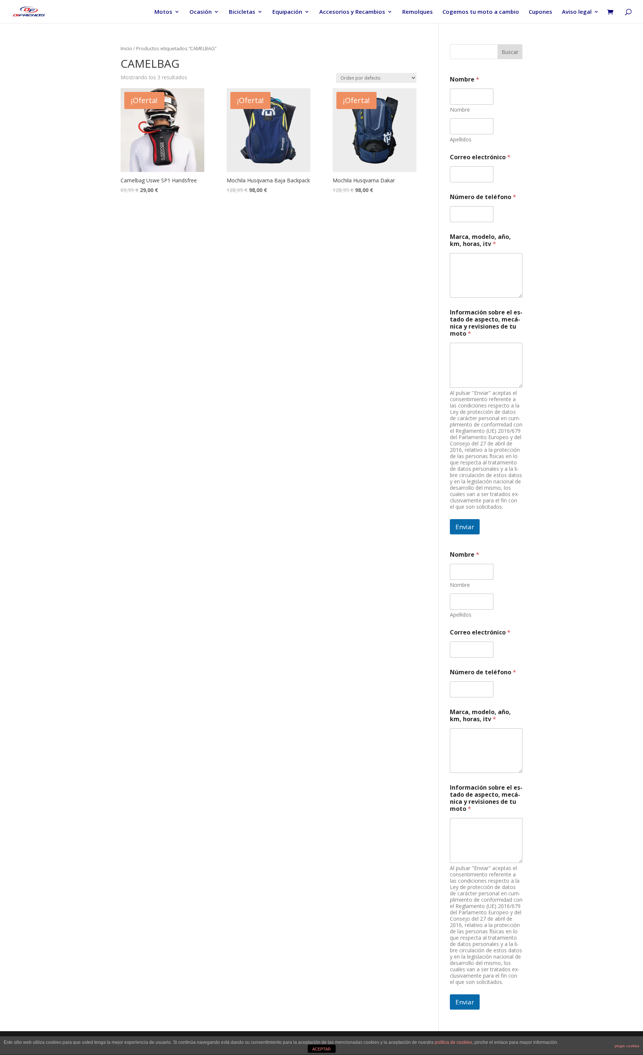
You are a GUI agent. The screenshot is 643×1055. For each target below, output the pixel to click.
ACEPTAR (321, 1049)
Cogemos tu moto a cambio (480, 12)
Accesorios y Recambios (352, 12)
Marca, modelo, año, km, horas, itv (480, 240)
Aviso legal (577, 12)
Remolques (417, 12)
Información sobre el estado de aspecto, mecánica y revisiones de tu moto (486, 323)
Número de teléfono (483, 197)
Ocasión (200, 12)
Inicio (126, 48)
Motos (163, 12)
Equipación (287, 12)
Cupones (540, 12)
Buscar (510, 51)
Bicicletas (242, 12)
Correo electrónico (480, 157)
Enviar (464, 526)
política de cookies (453, 1042)
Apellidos (460, 139)
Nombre (460, 109)
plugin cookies (627, 1046)
